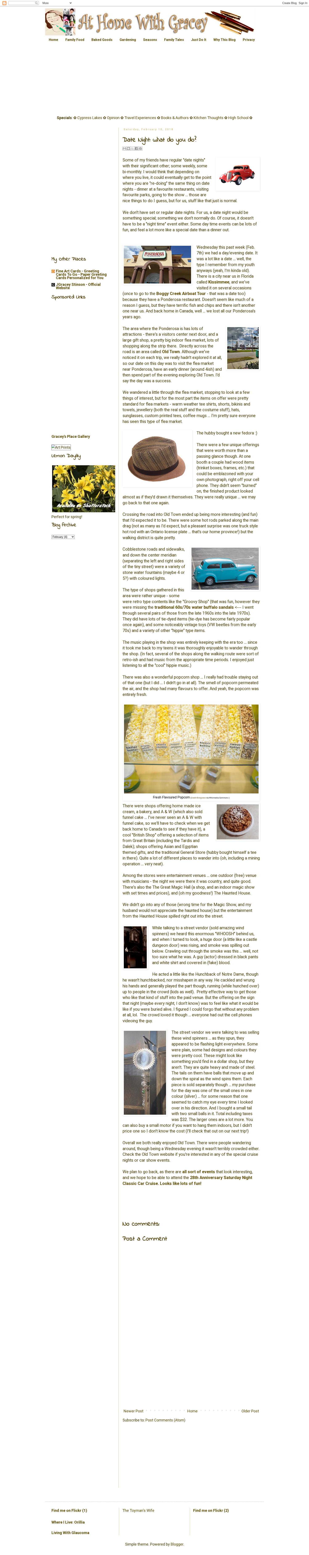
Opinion (113, 118)
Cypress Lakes (89, 118)
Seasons (150, 40)
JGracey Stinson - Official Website (78, 286)
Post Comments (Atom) (165, 1420)
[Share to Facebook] (136, 148)
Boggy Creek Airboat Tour (181, 293)
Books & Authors (175, 118)
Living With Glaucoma (70, 1532)
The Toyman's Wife (138, 1510)
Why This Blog (224, 40)
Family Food (74, 40)
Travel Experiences (140, 118)
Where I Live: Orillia (68, 1522)
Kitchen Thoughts (208, 118)
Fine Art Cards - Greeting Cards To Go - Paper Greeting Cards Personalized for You (81, 274)
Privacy (249, 40)
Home (53, 40)
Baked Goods (101, 40)
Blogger (177, 1544)
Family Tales (174, 40)
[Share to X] (132, 148)
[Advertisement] (155, 79)
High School (238, 118)
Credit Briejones (198, 798)
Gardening (128, 40)
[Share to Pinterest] (140, 148)
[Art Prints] (61, 447)
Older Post (250, 1411)
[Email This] (124, 148)
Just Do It (198, 40)
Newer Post (133, 1411)
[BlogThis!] (128, 148)
